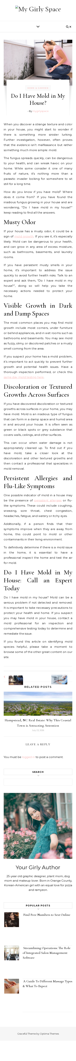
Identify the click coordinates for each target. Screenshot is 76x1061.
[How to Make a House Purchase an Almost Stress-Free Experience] (12, 676)
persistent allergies (47, 500)
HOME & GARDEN (38, 88)
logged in (28, 757)
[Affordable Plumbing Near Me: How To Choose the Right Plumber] (64, 676)
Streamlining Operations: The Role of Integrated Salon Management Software (46, 953)
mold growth (24, 236)
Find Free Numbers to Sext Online (47, 915)
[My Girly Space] (38, 9)
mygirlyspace (41, 111)
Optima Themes (49, 1033)
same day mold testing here (24, 377)
